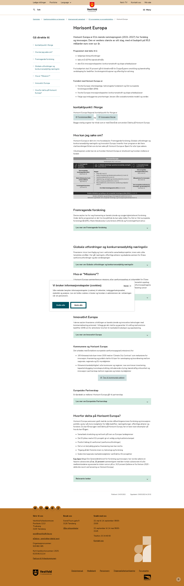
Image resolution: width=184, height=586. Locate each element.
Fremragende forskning (44, 59)
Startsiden (36, 19)
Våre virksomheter (70, 528)
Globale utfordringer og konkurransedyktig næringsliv (47, 67)
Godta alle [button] (60, 305)
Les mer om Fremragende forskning (112, 227)
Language (66, 2)
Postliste (53, 2)
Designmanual (77, 571)
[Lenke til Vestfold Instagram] (41, 508)
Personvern (104, 571)
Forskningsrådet (83, 117)
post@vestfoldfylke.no (42, 534)
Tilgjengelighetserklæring (124, 571)
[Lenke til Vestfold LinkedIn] (52, 508)
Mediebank (91, 571)
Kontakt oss (136, 2)
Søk (36, 9)
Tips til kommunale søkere (112, 377)
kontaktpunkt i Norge (44, 45)
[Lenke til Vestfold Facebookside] (35, 508)
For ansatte (144, 571)
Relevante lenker (112, 479)
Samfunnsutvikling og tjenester (54, 19)
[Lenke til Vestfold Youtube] (46, 508)
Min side (148, 2)
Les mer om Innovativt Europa (112, 335)
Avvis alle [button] (78, 305)
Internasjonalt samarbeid (76, 19)
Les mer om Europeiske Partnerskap (112, 401)
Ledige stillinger (39, 2)
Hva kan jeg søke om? (43, 52)
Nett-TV (123, 2)
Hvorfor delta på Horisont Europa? (46, 91)
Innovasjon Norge (106, 117)
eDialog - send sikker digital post (46, 538)
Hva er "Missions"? (42, 76)
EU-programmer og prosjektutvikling (101, 19)
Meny (148, 10)
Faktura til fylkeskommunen (44, 558)
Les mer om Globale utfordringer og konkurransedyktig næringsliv (112, 264)
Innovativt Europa (42, 83)
